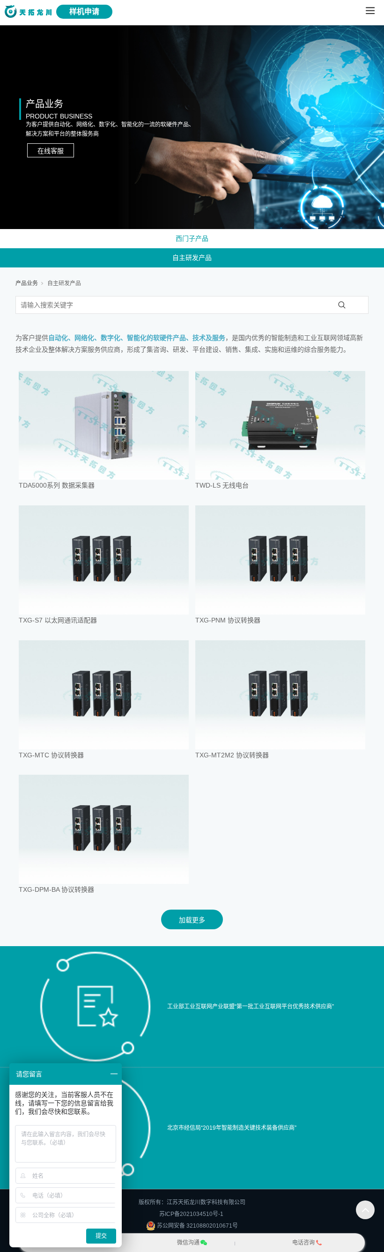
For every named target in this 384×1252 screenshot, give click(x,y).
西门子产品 (192, 238)
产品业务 (26, 283)
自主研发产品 (192, 257)
